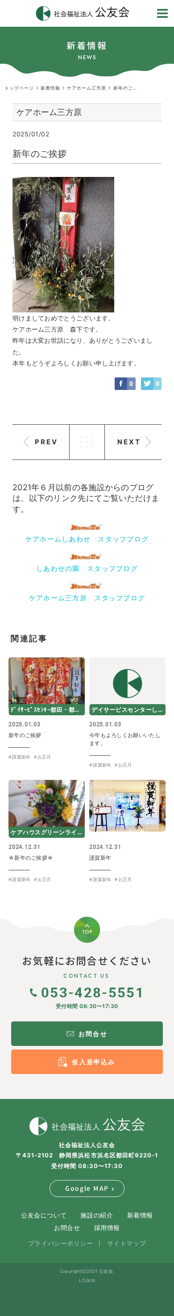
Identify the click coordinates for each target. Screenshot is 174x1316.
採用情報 (107, 1227)
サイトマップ (126, 1243)
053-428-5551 (93, 992)
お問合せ (67, 1227)
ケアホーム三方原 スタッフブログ (87, 598)
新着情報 (140, 1215)
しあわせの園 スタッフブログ (87, 568)
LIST (87, 442)
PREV (46, 442)
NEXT (129, 442)
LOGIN (87, 1280)
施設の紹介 (96, 1215)
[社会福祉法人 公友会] (87, 1126)
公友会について (43, 1215)
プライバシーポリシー (60, 1243)
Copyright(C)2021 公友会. (87, 1271)
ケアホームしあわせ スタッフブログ (87, 539)
